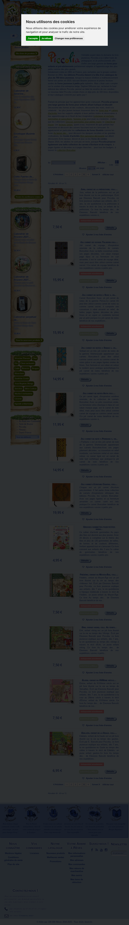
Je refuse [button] (46, 38)
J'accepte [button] (33, 38)
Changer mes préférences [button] (69, 38)
